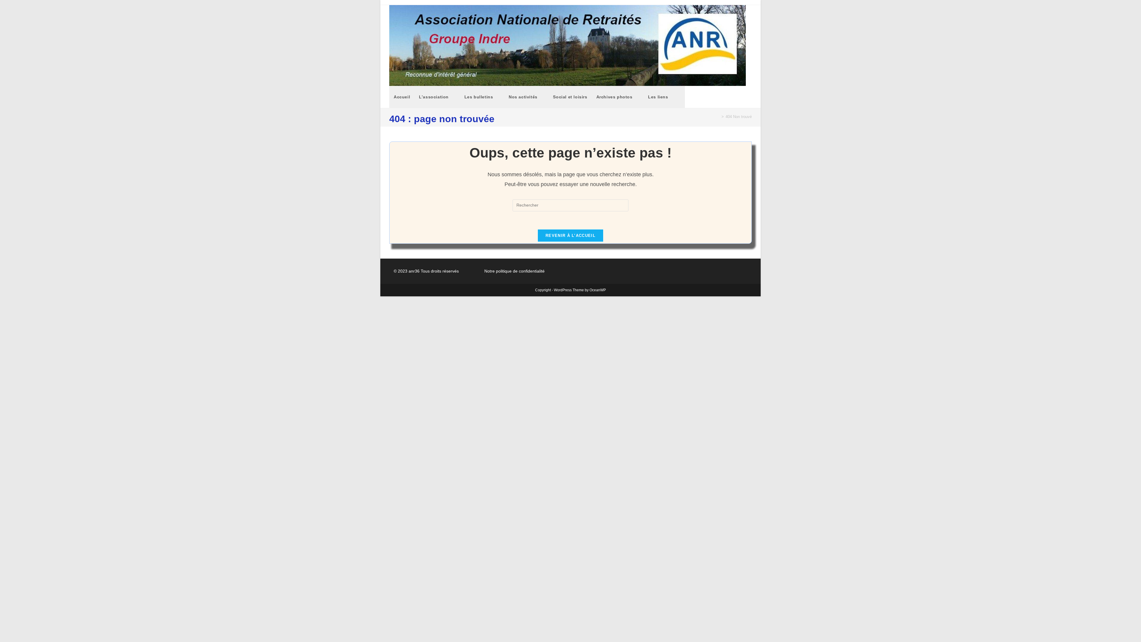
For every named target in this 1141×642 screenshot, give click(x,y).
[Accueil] (718, 116)
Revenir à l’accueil (570, 235)
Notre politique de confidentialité (514, 271)
